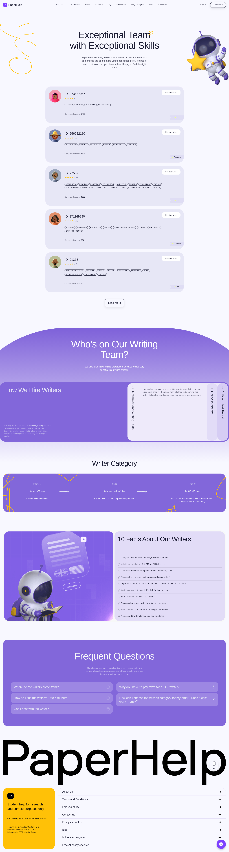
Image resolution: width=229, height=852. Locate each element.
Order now (218, 5)
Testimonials (120, 5)
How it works (75, 5)
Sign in (203, 5)
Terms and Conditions (75, 799)
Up (214, 768)
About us (67, 791)
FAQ (109, 5)
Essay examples (137, 5)
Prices (87, 5)
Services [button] (60, 5)
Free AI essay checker (157, 5)
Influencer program (73, 837)
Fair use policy (70, 806)
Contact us (68, 814)
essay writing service (40, 426)
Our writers (98, 5)
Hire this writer (171, 92)
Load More (114, 302)
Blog (64, 829)
